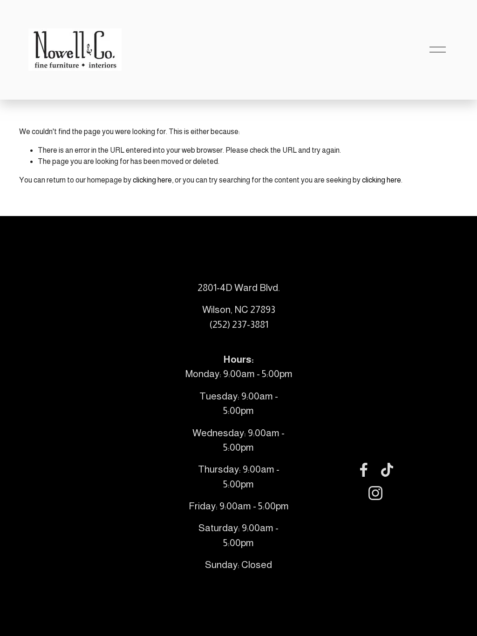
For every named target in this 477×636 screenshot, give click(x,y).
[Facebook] (363, 469)
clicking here (152, 180)
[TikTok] (387, 469)
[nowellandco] (375, 493)
